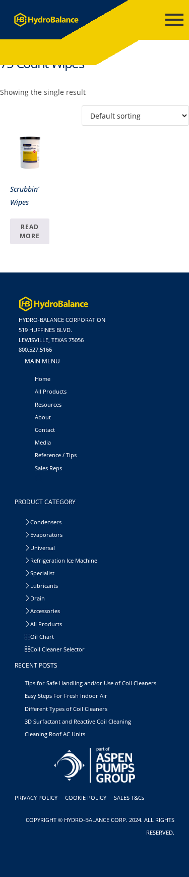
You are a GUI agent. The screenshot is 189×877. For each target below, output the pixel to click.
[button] (40, 481)
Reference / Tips (56, 455)
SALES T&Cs (130, 797)
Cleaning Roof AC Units (55, 734)
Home (42, 378)
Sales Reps (48, 468)
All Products (51, 391)
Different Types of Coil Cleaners (66, 708)
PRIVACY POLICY (37, 797)
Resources (48, 404)
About (43, 417)
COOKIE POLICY (87, 797)
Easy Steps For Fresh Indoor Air (66, 695)
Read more (30, 231)
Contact (45, 429)
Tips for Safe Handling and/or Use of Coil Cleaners (90, 683)
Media (43, 442)
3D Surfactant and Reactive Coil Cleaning (78, 721)
